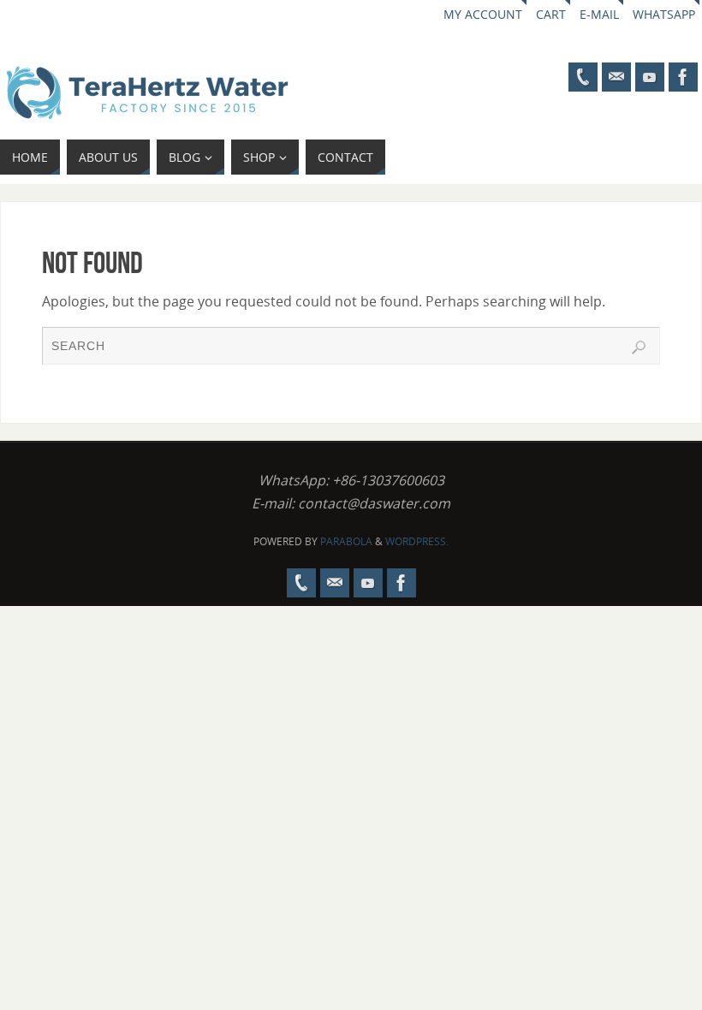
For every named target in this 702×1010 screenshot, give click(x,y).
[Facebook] (683, 77)
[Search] (638, 347)
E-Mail (599, 14)
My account (482, 14)
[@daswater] (649, 77)
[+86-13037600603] (583, 77)
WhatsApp (664, 14)
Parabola (346, 541)
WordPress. (417, 541)
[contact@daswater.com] (616, 77)
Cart (551, 14)
